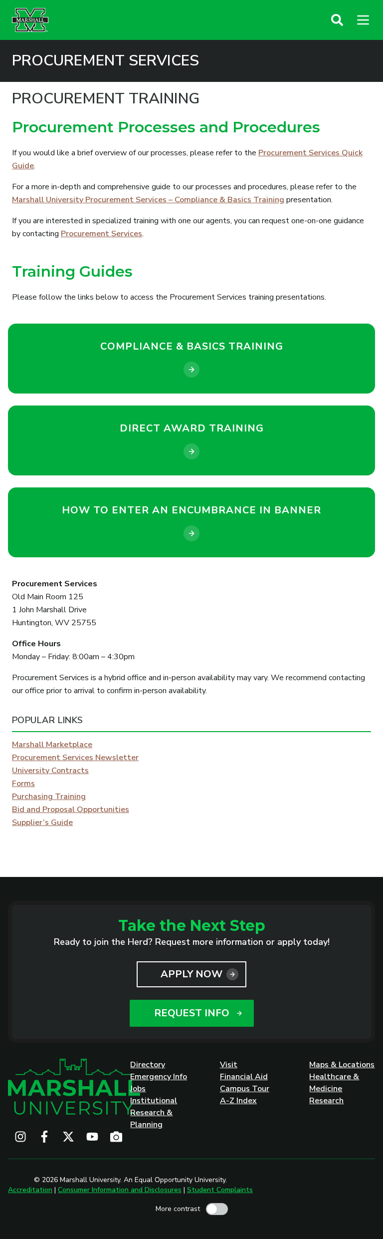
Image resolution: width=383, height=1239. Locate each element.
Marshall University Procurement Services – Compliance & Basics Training (148, 199)
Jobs (138, 1088)
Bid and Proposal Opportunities (70, 809)
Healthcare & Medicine (334, 1082)
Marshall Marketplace (52, 744)
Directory (147, 1064)
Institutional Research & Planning (153, 1112)
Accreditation (30, 1190)
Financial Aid (244, 1076)
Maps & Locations (342, 1064)
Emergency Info (158, 1076)
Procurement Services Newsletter (75, 757)
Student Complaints (220, 1190)
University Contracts (50, 770)
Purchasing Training (49, 796)
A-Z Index (238, 1100)
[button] (337, 20)
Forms (23, 783)
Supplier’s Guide (42, 822)
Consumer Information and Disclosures (120, 1190)
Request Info (191, 1013)
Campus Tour (244, 1088)
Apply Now (191, 974)
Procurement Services (105, 61)
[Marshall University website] (30, 20)
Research (326, 1100)
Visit (228, 1064)
